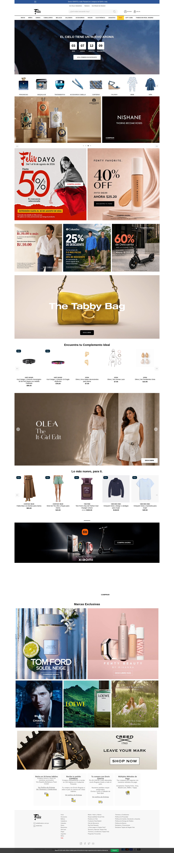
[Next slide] (156, 429)
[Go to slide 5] (90, 463)
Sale (62, 838)
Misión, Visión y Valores (94, 814)
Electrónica (64, 827)
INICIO (23, 17)
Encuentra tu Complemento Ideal (87, 344)
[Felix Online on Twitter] (89, 843)
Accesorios (64, 817)
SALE (120, 17)
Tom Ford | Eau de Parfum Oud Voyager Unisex (87, 507)
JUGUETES (111, 17)
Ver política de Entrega (73, 795)
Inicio (62, 814)
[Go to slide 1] (83, 463)
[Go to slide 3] (87, 463)
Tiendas (87, 6)
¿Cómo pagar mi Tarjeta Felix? (97, 827)
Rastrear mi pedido (98, 6)
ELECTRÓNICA (100, 17)
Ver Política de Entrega (46, 787)
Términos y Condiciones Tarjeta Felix (98, 831)
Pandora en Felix (93, 819)
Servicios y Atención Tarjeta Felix (97, 829)
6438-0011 (39, 825)
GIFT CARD (129, 17)
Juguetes (63, 834)
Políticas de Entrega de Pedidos (124, 821)
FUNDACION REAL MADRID (144, 17)
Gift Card (63, 829)
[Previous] (17, 146)
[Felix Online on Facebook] (85, 843)
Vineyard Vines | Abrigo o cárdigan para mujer (116, 507)
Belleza (63, 819)
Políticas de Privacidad (121, 817)
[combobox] (89, 12)
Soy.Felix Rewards (75, 6)
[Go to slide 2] (85, 463)
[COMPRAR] (87, 119)
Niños (62, 836)
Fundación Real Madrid (94, 821)
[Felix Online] (37, 11)
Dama (62, 825)
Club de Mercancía (93, 823)
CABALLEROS (48, 17)
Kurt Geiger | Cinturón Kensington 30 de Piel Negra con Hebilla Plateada (29, 381)
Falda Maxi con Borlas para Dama (29, 506)
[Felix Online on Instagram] (81, 843)
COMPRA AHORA (74, 184)
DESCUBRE (87, 332)
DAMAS (38, 17)
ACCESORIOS (80, 17)
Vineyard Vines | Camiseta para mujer (145, 507)
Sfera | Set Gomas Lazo (116, 379)
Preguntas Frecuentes (94, 834)
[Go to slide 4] (88, 463)
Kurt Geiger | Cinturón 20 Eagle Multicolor (58, 380)
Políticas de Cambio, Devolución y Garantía (127, 819)
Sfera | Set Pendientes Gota (145, 379)
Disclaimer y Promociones (122, 825)
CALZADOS (68, 17)
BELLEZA (59, 17)
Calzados (63, 823)
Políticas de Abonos (120, 823)
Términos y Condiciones (122, 814)
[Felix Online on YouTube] (93, 843)
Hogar (62, 831)
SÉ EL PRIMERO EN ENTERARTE (87, 57)
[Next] (157, 86)
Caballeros (64, 821)
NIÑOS (30, 17)
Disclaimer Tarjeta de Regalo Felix (125, 827)
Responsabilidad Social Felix (96, 817)
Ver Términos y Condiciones (46, 789)
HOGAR (90, 17)
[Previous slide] (18, 429)
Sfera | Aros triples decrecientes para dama (87, 380)
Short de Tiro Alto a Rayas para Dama (58, 507)
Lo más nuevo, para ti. (87, 471)
